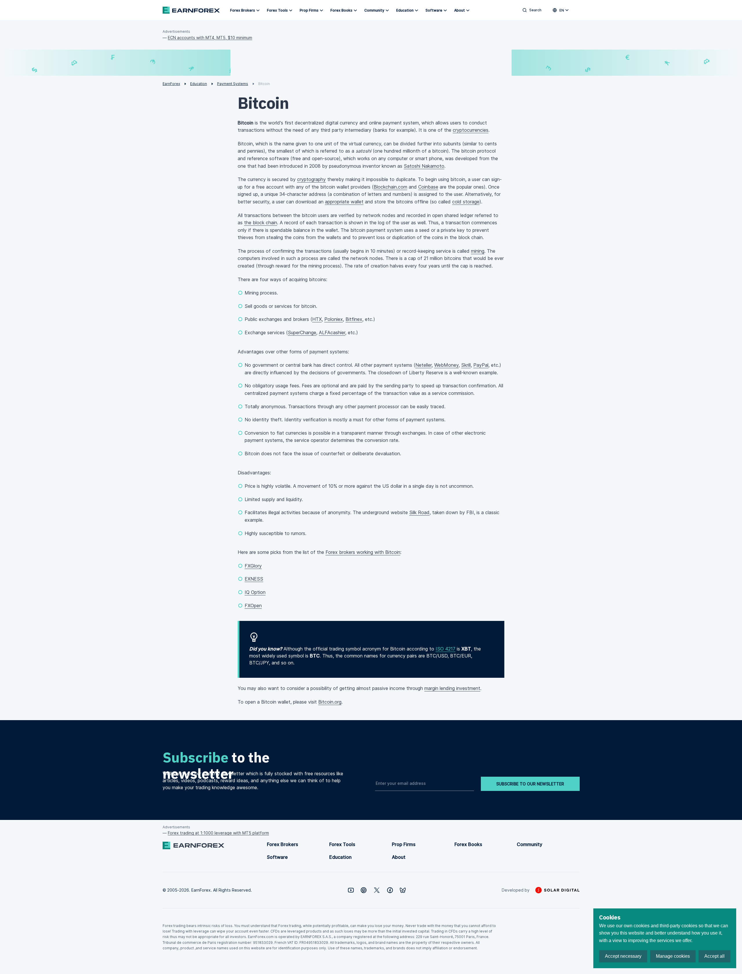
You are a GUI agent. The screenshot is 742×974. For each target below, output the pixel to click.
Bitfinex (353, 319)
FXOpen (253, 605)
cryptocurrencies (470, 130)
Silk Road (419, 512)
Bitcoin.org (329, 702)
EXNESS (254, 579)
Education (405, 10)
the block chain (260, 222)
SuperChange (302, 332)
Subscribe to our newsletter (530, 783)
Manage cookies (673, 956)
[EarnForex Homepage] (191, 10)
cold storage (465, 202)
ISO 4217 (445, 649)
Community (374, 10)
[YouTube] (351, 890)
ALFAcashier (332, 332)
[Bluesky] (403, 890)
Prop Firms (309, 10)
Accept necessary (623, 956)
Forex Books (341, 10)
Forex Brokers (242, 10)
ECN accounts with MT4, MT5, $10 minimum (210, 37)
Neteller (423, 365)
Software (433, 10)
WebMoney (446, 365)
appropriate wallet (344, 202)
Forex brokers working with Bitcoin (362, 552)
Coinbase (428, 187)
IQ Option (255, 592)
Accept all (714, 956)
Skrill (466, 365)
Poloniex (333, 319)
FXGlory (253, 566)
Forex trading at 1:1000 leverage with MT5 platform (218, 832)
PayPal (480, 365)
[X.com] (376, 890)
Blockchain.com (390, 187)
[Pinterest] (364, 890)
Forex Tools (277, 10)
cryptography (311, 179)
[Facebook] (390, 890)
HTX (317, 319)
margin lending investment (452, 688)
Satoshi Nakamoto (424, 166)
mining (477, 251)
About (459, 10)
